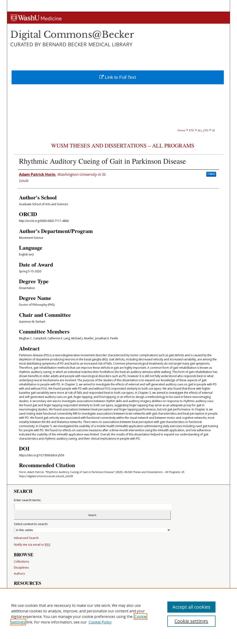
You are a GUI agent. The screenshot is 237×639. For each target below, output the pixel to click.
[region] (118, 613)
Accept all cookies (191, 607)
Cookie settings (191, 621)
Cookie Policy (100, 622)
